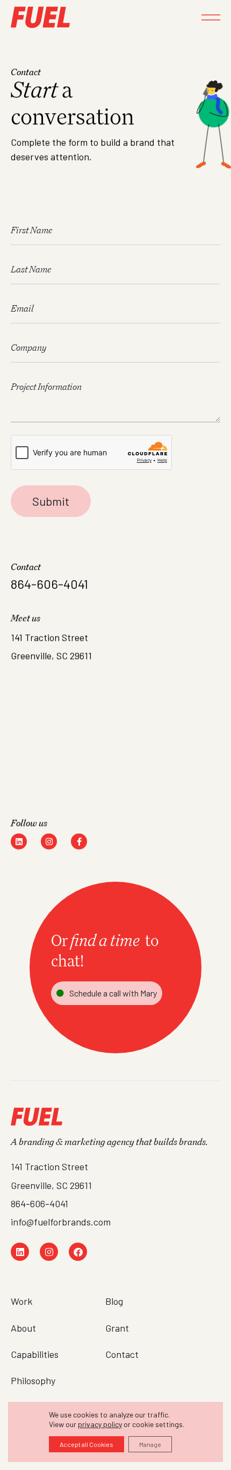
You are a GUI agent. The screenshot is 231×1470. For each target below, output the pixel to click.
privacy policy (100, 1424)
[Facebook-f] (79, 841)
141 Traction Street (49, 1166)
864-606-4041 (39, 1203)
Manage (150, 1444)
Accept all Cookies (86, 1444)
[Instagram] (49, 841)
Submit (50, 501)
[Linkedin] (19, 841)
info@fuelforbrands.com (61, 1222)
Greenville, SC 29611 (51, 1185)
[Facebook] (78, 1252)
